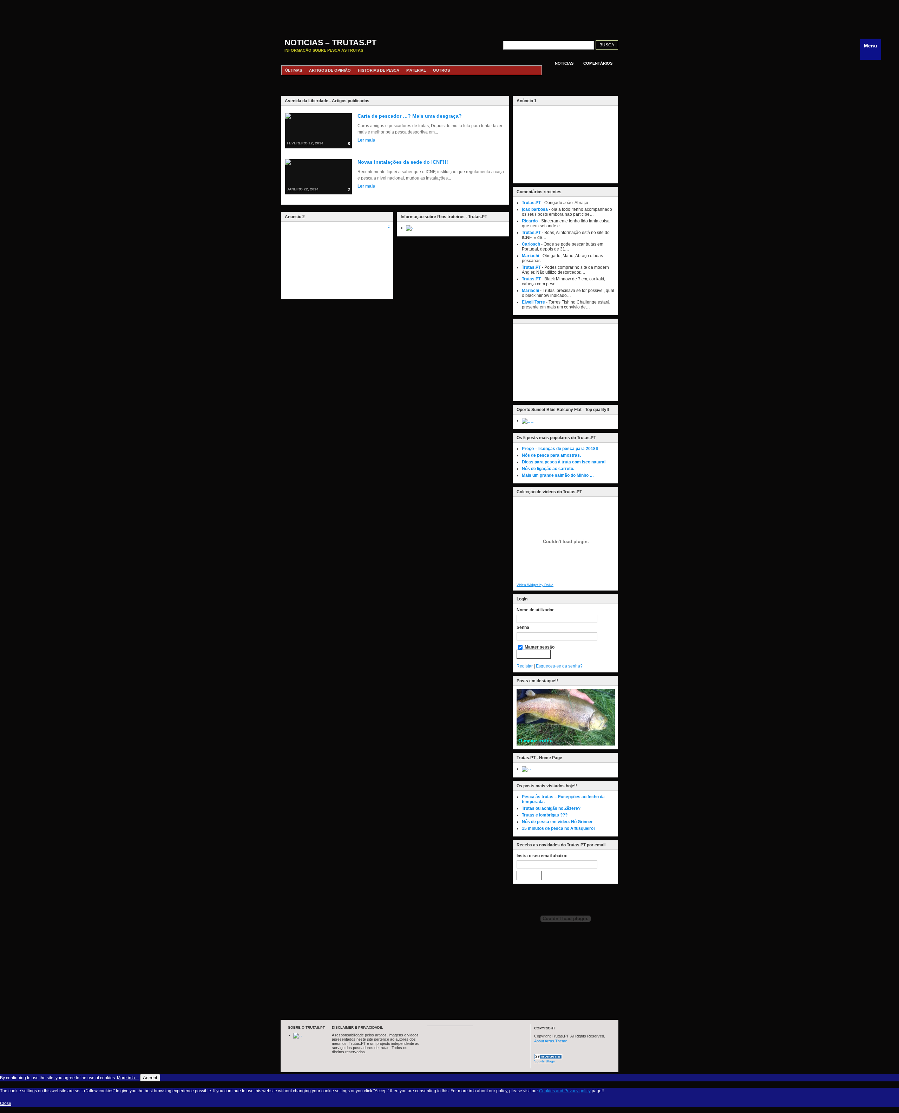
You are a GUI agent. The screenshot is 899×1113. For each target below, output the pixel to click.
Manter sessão (539, 647)
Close (5, 1103)
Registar (525, 666)
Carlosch (531, 244)
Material (416, 70)
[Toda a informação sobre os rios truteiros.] (409, 227)
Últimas (293, 70)
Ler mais (366, 140)
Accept (150, 1077)
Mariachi (530, 255)
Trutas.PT (531, 202)
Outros (441, 70)
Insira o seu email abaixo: (542, 855)
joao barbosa (535, 209)
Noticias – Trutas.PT (330, 42)
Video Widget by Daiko (535, 585)
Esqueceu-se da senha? (559, 666)
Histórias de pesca (378, 70)
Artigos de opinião (330, 70)
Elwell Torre (533, 302)
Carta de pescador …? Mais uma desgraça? (409, 116)
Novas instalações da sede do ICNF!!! (402, 162)
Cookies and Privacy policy (565, 1090)
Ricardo (530, 221)
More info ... (128, 1077)
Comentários (597, 63)
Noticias (564, 63)
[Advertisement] (449, 16)
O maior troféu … (538, 740)
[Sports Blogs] (548, 1058)
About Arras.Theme (550, 1041)
